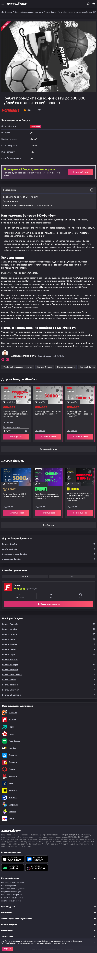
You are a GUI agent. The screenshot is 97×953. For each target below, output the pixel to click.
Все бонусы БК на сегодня (12, 883)
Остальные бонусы (48, 449)
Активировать (16, 437)
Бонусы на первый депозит (13, 889)
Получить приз (80, 513)
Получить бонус (80, 172)
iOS (72, 576)
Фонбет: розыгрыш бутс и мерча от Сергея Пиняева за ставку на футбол (15, 413)
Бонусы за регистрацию (11, 895)
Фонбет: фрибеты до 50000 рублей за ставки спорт (48, 412)
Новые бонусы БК (8, 886)
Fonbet (17, 584)
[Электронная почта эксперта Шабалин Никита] (7, 359)
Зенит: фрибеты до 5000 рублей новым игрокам (14, 495)
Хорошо (7, 949)
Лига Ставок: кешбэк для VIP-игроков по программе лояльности (47, 496)
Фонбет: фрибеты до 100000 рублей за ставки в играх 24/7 (79, 413)
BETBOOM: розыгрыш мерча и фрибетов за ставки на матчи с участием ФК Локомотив (79, 496)
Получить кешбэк (48, 513)
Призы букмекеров (66, 367)
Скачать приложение (50, 604)
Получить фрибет (48, 437)
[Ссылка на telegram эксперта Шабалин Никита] (2, 359)
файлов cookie (60, 943)
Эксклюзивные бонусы (11, 901)
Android (25, 576)
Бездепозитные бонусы (11, 892)
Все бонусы (48, 525)
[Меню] (3, 4)
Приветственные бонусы (12, 898)
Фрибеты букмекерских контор (17, 367)
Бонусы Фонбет (44, 367)
